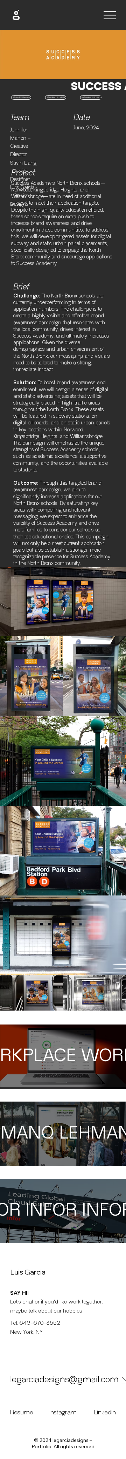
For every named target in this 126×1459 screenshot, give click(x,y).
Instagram (63, 1412)
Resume (22, 1412)
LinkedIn (105, 1412)
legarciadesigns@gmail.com (64, 1380)
